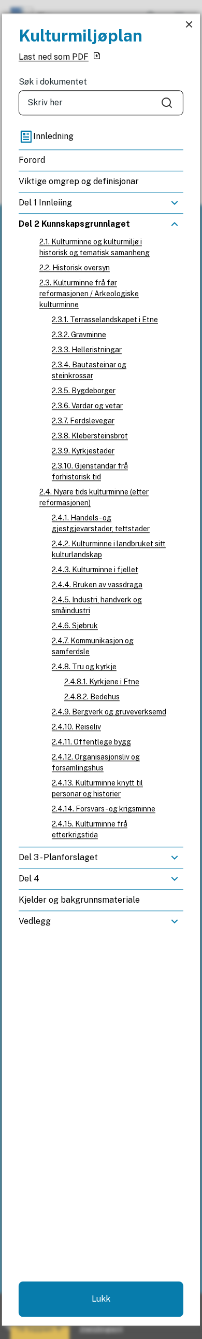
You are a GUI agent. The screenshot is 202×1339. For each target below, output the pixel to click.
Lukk (101, 1299)
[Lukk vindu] (188, 24)
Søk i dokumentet (53, 82)
